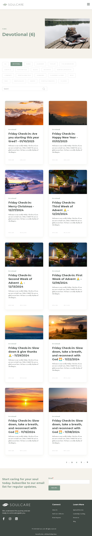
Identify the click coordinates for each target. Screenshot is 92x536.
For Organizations (68, 64)
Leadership (40, 64)
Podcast (53, 64)
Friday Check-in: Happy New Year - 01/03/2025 (65, 137)
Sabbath (32, 81)
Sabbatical (7, 69)
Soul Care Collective (58, 514)
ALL (5, 64)
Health (35, 69)
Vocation (64, 81)
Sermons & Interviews (64, 69)
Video (6, 81)
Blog (74, 521)
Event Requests (56, 517)
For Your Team (22, 69)
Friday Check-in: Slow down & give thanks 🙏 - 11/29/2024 (23, 351)
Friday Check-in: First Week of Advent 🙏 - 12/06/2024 (67, 279)
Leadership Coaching (57, 75)
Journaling (40, 75)
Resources (47, 69)
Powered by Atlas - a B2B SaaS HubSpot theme (46, 534)
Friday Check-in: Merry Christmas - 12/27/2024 (21, 206)
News (71, 75)
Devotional (16, 64)
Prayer (28, 64)
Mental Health (19, 81)
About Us (54, 510)
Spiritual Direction (24, 75)
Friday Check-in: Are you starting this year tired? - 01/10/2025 (23, 137)
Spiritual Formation (47, 81)
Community (8, 75)
